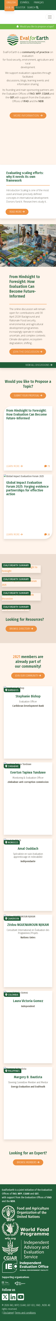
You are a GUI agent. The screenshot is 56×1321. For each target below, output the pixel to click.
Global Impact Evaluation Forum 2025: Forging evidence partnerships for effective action (27, 488)
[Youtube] (20, 1298)
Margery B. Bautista (28, 1077)
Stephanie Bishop (28, 696)
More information (27, 115)
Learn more (13, 466)
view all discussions (37, 364)
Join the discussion (26, 351)
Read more (15, 211)
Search (31, 7)
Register (20, 7)
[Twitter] (5, 1298)
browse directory (19, 628)
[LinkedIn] (13, 1298)
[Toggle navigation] (49, 17)
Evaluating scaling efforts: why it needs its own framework (25, 177)
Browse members (26, 1162)
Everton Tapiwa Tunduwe (28, 772)
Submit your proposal (26, 395)
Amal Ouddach (28, 848)
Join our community (26, 675)
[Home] (28, 39)
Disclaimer (8, 1312)
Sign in (9, 7)
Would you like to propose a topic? (36, 26)
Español (24, 2)
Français (39, 2)
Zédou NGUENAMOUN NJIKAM (28, 925)
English (11, 2)
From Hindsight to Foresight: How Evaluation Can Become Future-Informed (24, 286)
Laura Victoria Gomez (28, 1001)
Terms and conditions (25, 1312)
